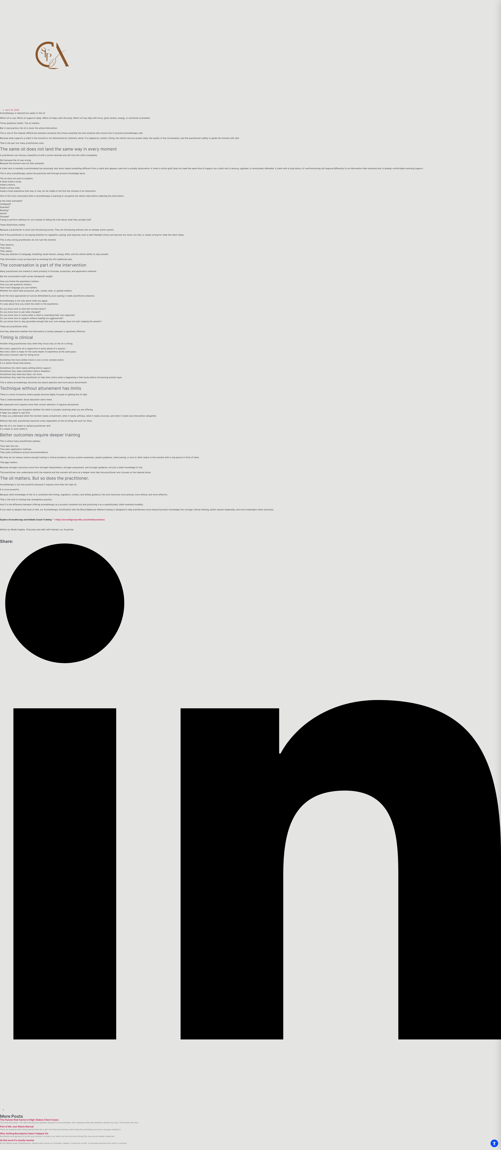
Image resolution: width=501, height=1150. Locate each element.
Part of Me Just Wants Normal (17, 1126)
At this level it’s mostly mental (17, 1140)
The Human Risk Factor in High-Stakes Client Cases (29, 1119)
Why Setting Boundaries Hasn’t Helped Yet (24, 1133)
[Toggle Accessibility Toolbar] (494, 1143)
